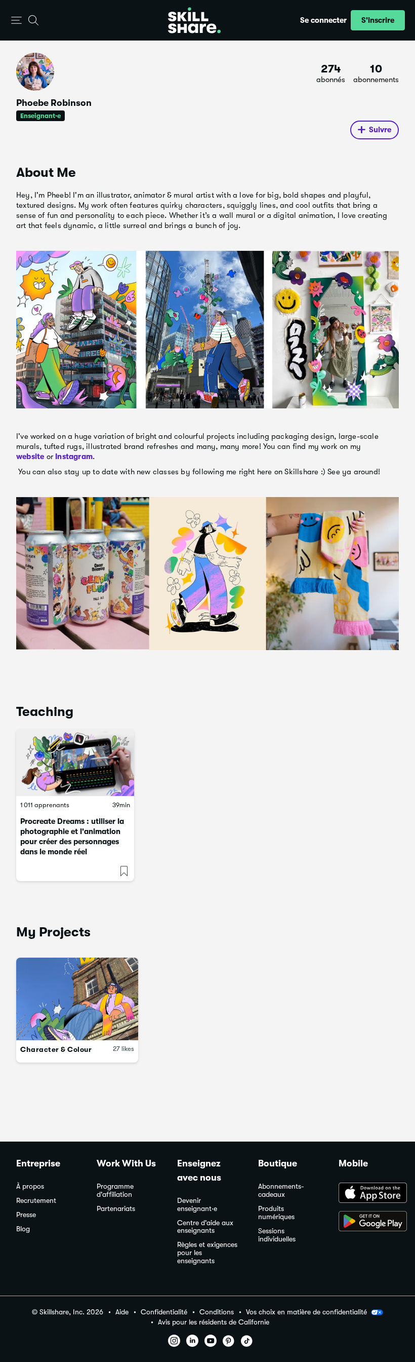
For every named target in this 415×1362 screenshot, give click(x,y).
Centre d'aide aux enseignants (205, 1227)
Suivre (380, 129)
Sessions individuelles (277, 1235)
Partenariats (116, 1209)
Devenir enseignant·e (197, 1205)
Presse (26, 1215)
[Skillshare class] (75, 762)
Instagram (74, 456)
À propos (30, 1186)
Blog (23, 1229)
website (30, 456)
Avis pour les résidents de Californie (213, 1322)
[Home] (194, 20)
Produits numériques (276, 1213)
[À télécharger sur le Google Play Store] (369, 1222)
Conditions (216, 1312)
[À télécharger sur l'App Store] (369, 1194)
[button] (16, 20)
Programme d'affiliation (115, 1190)
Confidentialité (164, 1312)
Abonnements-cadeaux (281, 1190)
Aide (122, 1312)
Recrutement (36, 1200)
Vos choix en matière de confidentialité (306, 1312)
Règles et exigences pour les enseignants (207, 1253)
